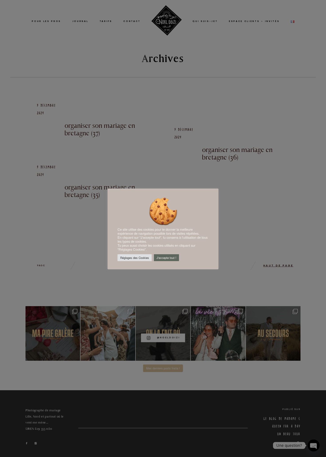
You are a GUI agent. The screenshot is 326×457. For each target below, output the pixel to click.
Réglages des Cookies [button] (134, 258)
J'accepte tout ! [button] (166, 258)
